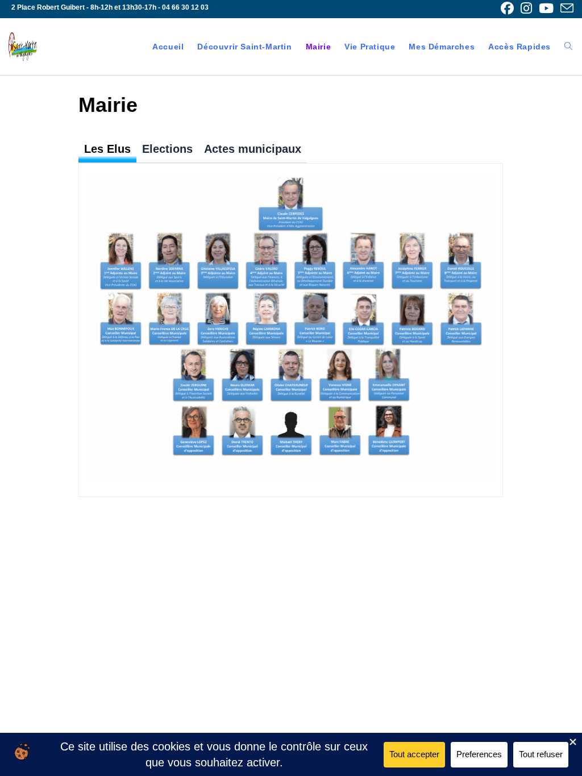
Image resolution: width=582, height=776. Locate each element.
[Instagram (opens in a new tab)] (526, 8)
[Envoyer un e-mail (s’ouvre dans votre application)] (565, 8)
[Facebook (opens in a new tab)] (507, 8)
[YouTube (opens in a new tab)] (546, 8)
